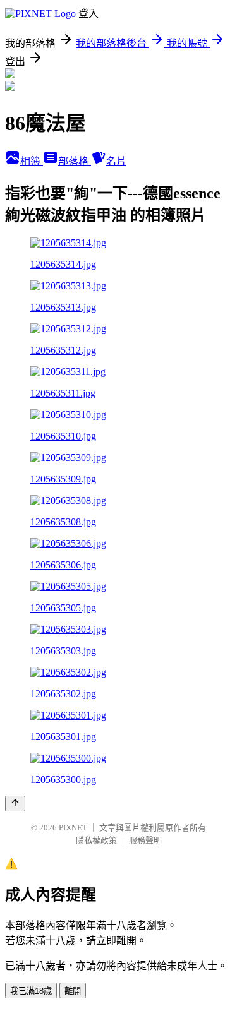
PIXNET (73, 827)
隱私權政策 (96, 840)
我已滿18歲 (31, 991)
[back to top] (15, 803)
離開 (72, 991)
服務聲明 (145, 840)
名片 (116, 161)
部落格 (74, 161)
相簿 (31, 161)
